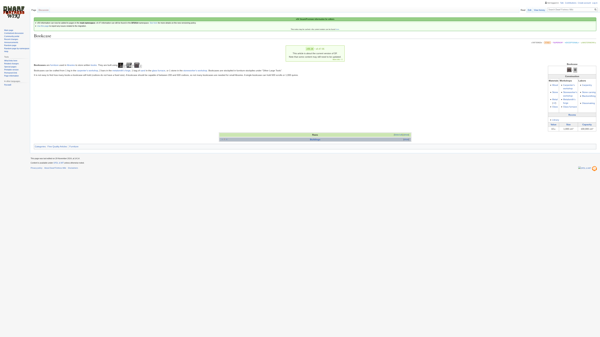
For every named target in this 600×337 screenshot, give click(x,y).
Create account (584, 3)
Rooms (572, 115)
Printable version (11, 70)
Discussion (44, 10)
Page (33, 10)
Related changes (11, 64)
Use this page (43, 26)
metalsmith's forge (121, 70)
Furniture (73, 146)
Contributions (570, 3)
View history (539, 10)
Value (553, 124)
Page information (11, 76)
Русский (7, 85)
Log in (595, 3)
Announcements (11, 42)
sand (142, 70)
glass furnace (158, 70)
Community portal (11, 36)
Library (555, 120)
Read (523, 10)
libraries (71, 65)
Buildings (315, 139)
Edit (529, 10)
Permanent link (10, 73)
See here (154, 23)
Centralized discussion (14, 33)
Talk (562, 3)
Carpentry (587, 85)
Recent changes (11, 39)
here (337, 29)
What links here (10, 61)
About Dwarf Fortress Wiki (55, 168)
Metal (555, 99)
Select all (398, 135)
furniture (54, 65)
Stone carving (589, 92)
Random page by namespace (16, 48)
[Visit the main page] (13, 12)
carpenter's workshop (87, 70)
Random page (10, 45)
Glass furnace (570, 106)
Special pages (10, 67)
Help (6, 51)
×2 (554, 103)
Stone (555, 92)
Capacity (587, 124)
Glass (555, 106)
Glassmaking (588, 103)
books (94, 65)
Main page (8, 30)
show (406, 135)
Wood (555, 85)
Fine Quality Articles (57, 146)
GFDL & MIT (58, 163)
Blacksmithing (589, 96)
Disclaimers (73, 168)
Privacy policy (36, 168)
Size (568, 124)
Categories (40, 146)
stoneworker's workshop (195, 70)
